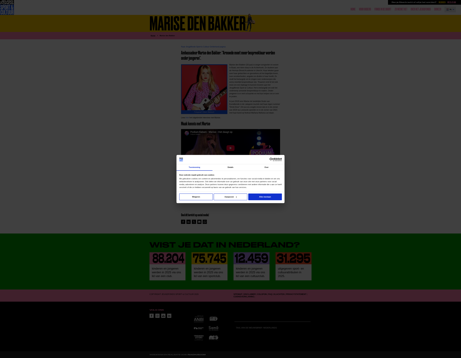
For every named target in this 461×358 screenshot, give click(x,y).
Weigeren (196, 197)
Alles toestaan (265, 197)
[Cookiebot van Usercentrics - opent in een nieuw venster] (271, 159)
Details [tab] (231, 167)
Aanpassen (229, 197)
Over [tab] (266, 167)
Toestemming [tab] (194, 167)
